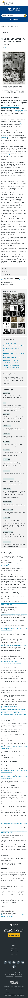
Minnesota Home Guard (20, 110)
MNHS (2, 24)
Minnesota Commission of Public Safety (11, 123)
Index (12, 24)
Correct (5, 271)
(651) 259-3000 (9, 976)
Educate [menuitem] (14, 948)
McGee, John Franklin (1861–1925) (11, 357)
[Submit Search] (25, 15)
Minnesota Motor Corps (9, 350)
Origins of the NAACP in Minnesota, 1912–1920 (14, 354)
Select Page (5, 32)
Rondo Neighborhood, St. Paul (11, 362)
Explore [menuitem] (14, 945)
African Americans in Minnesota (11, 365)
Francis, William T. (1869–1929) (11, 360)
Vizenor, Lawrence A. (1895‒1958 (12, 367)
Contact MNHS (18, 976)
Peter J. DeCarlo (8, 47)
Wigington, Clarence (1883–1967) (11, 348)
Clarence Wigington (6, 137)
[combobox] (14, 15)
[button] (25, 3)
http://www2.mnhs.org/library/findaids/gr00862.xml (14, 614)
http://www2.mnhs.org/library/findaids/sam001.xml (13, 645)
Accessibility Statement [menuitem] (19, 995)
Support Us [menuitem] (14, 954)
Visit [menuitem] (14, 942)
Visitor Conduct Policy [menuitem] (9, 995)
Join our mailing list (14, 935)
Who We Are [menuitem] (14, 951)
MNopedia (7, 24)
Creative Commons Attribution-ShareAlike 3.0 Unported (13, 279)
